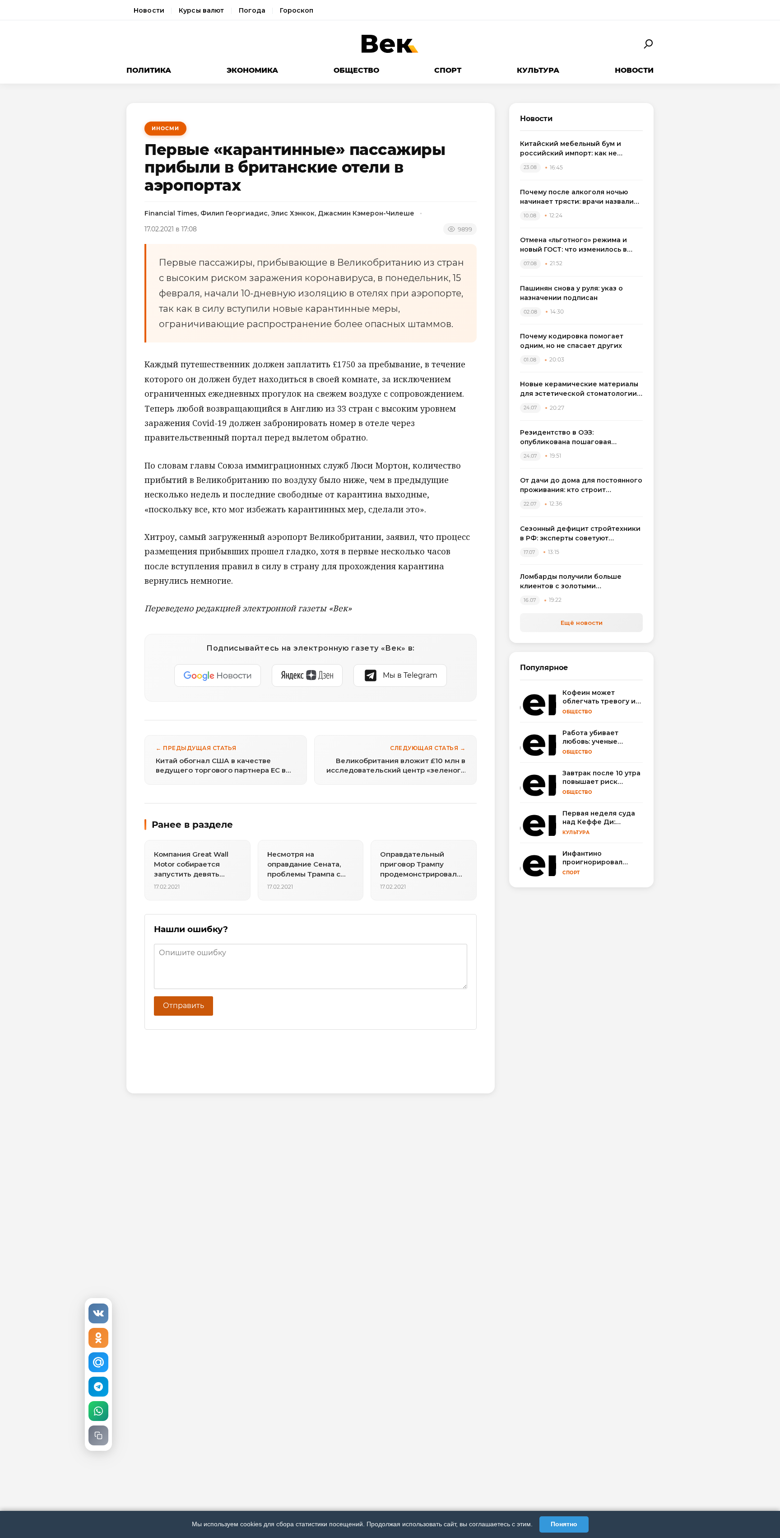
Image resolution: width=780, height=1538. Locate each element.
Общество (356, 70)
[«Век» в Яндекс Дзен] (307, 675)
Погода (252, 10)
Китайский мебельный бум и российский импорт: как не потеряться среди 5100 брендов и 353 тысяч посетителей (580, 149)
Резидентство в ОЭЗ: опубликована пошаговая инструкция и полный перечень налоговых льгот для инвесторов (579, 437)
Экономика (252, 70)
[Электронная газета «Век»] (390, 44)
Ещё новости (582, 622)
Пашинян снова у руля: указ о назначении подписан (571, 293)
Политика (148, 70)
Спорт (447, 70)
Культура (538, 70)
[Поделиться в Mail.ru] (98, 1362)
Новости (149, 10)
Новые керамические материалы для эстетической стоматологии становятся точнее (579, 389)
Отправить (183, 1005)
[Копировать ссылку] (98, 1435)
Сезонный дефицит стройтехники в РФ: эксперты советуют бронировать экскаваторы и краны (580, 534)
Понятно (564, 1524)
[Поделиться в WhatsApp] (98, 1411)
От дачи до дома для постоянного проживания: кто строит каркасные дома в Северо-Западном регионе (581, 485)
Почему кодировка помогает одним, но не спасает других (571, 341)
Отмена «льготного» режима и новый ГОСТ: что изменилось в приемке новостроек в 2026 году (579, 245)
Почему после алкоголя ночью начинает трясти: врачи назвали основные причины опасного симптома (577, 197)
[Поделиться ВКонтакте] (98, 1313)
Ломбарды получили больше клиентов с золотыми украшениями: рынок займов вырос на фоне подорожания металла (571, 581)
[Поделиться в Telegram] (98, 1387)
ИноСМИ (165, 128)
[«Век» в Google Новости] (217, 675)
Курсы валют (201, 10)
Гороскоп (296, 10)
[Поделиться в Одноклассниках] (98, 1338)
